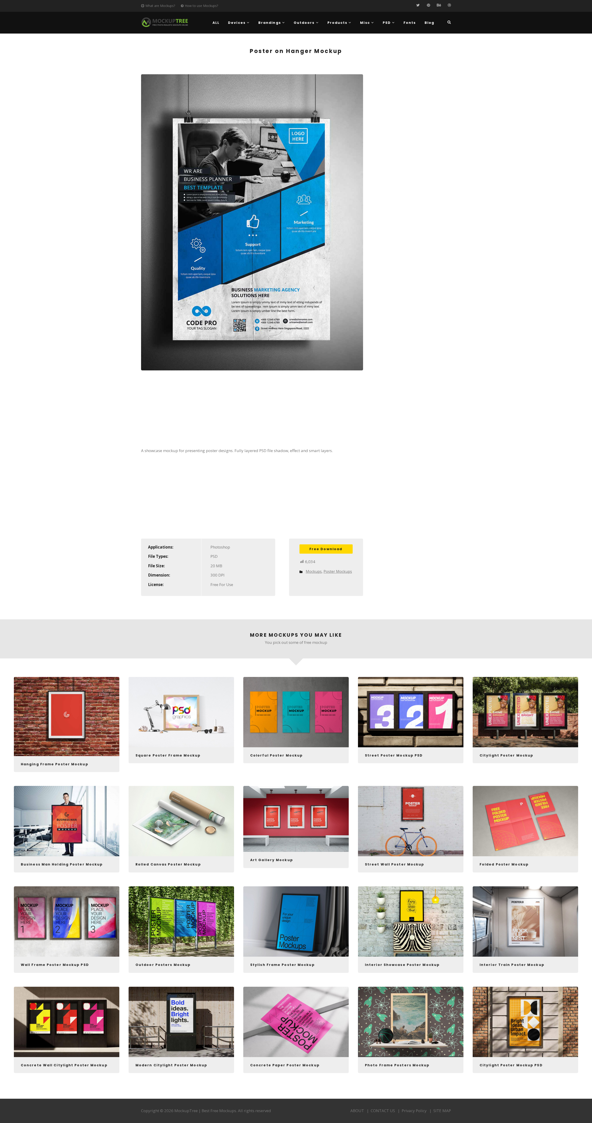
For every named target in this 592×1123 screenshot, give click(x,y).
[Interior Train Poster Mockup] (525, 921)
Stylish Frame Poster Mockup (282, 964)
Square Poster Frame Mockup (168, 755)
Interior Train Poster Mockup (512, 964)
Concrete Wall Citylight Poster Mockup (64, 1065)
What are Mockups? (160, 5)
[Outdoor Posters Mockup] (181, 921)
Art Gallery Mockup (271, 860)
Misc (365, 22)
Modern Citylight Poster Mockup (171, 1065)
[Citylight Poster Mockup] (525, 712)
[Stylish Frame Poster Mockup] (296, 921)
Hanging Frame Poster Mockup (54, 764)
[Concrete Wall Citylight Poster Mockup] (66, 1022)
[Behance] (439, 5)
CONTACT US (383, 1110)
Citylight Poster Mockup (506, 755)
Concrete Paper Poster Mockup (285, 1065)
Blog (429, 22)
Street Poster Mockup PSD (394, 755)
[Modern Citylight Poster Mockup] (181, 1022)
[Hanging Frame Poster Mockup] (66, 716)
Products (337, 22)
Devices (237, 22)
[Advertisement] (252, 412)
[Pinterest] (428, 5)
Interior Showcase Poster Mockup (402, 964)
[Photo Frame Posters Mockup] (410, 1022)
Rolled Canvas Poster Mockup (168, 864)
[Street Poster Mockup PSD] (410, 712)
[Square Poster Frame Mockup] (181, 712)
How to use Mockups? (201, 5)
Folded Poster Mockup (504, 864)
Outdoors (304, 22)
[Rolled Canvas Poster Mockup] (181, 821)
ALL (216, 22)
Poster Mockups (338, 571)
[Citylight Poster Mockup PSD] (525, 1022)
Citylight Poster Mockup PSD (511, 1065)
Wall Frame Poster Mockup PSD (55, 964)
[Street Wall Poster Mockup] (410, 821)
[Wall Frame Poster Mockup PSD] (66, 921)
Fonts (410, 22)
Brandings (269, 22)
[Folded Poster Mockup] (525, 821)
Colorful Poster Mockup (276, 755)
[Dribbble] (449, 5)
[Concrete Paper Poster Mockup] (296, 1022)
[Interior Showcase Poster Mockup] (410, 921)
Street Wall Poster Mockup (394, 864)
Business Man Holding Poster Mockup (62, 864)
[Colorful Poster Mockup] (296, 712)
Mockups (314, 571)
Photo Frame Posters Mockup (397, 1065)
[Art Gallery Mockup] (296, 819)
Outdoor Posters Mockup (163, 964)
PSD (387, 22)
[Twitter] (418, 5)
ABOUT (357, 1110)
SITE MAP (442, 1110)
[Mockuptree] (164, 22)
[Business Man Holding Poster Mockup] (66, 821)
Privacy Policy (414, 1110)
